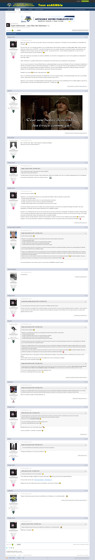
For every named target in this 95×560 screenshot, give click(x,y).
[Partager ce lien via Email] (9, 547)
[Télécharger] (13, 547)
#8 (85, 295)
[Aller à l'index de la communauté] (21, 5)
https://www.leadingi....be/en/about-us (43, 479)
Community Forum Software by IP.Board (81, 557)
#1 (85, 37)
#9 (85, 321)
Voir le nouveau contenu (80, 9)
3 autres (80, 86)
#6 (85, 227)
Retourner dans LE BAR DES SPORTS (81, 544)
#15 (85, 518)
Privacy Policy (86, 555)
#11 (85, 407)
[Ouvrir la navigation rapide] (87, 10)
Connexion (79, 1)
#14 (85, 490)
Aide (23, 557)
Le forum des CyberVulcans (11, 555)
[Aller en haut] (47, 558)
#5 (85, 188)
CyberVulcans (10, 9)
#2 (85, 90)
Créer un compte (85, 1)
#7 (85, 269)
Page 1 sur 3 (9, 30)
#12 (85, 438)
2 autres (80, 500)
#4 (85, 162)
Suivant (19, 30)
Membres (24, 9)
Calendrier (30, 9)
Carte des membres (39, 9)
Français (18, 557)
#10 (85, 382)
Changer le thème (12, 557)
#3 (85, 137)
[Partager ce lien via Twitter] (6, 547)
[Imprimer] (11, 547)
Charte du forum (80, 555)
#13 (85, 465)
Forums (17, 9)
